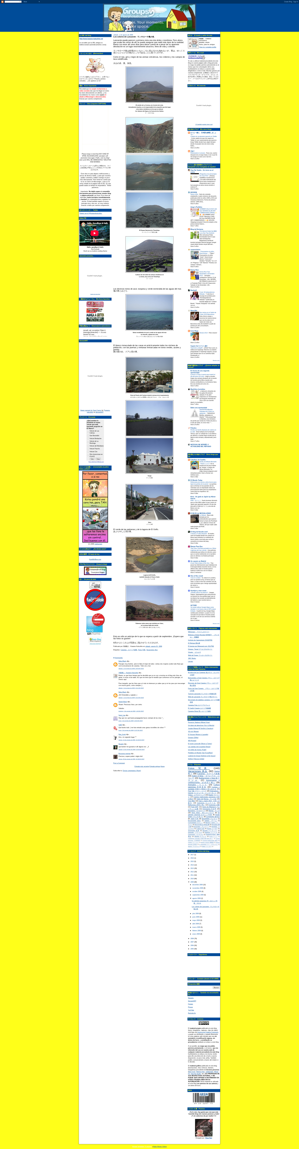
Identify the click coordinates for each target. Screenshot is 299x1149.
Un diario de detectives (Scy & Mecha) (201, 725)
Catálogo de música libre (95, 294)
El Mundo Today (196, 480)
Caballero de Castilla (197, 460)
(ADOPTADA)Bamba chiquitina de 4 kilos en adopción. (206, 411)
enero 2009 (196, 934)
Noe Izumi (192, 1072)
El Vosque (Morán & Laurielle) (198, 734)
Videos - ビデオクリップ (196, 795)
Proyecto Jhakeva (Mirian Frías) (199, 722)
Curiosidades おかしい (195, 822)
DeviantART (192, 1001)
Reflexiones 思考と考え (196, 805)
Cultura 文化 (200, 828)
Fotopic (190, 1004)
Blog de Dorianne (196, 229)
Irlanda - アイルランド (194, 846)
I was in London (195, 578)
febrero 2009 (196, 930)
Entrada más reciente (142, 766)
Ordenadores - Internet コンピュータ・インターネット (204, 792)
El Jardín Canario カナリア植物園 (199, 708)
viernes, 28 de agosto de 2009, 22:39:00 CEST (131, 759)
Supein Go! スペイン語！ (199, 346)
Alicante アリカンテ (210, 830)
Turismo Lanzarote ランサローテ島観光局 (202, 694)
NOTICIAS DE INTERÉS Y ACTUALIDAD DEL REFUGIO (200, 445)
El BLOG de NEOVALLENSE (200, 513)
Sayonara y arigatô (196, 348)
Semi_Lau (122, 715)
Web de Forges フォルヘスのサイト (200, 655)
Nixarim (121, 744)
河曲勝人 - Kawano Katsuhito (128, 673)
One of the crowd (196, 576)
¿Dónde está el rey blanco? (199, 592)
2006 (192, 945)
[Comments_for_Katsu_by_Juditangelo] (95, 542)
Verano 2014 (203, 333)
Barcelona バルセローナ (196, 811)
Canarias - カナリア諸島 (129, 650)
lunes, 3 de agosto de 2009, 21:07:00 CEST (131, 730)
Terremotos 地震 (193, 830)
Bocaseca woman (125, 753)
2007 (192, 942)
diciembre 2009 (197, 885)
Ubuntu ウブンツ (200, 836)
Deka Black (122, 661)
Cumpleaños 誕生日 (213, 817)
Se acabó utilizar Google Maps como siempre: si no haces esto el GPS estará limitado (203, 609)
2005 (192, 949)
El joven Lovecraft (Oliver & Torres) (200, 744)
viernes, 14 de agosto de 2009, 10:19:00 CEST (131, 740)
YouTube (191, 1010)
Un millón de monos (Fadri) (197, 750)
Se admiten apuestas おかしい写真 (204, 814)
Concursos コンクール (206, 803)
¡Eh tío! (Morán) (193, 731)
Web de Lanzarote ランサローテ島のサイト (202, 697)
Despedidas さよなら (209, 819)
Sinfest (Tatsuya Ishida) (196, 759)
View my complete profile (207, 47)
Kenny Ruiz (194, 270)
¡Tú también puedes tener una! (204, 124)
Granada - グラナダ (195, 832)
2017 (192, 855)
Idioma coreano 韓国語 (207, 842)
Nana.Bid (193, 310)
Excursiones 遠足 (194, 821)
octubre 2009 (197, 891)
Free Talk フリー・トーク (197, 791)
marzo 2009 (196, 927)
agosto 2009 (196, 898)
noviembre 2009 (198, 888)
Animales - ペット (198, 785)
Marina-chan (200, 1072)
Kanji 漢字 (194, 807)
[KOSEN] (193, 192)
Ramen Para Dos (196, 546)
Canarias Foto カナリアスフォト (199, 705)
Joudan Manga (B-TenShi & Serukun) (200, 728)
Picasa (190, 1007)
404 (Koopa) (192, 741)
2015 (192, 861)
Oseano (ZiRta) (193, 737)
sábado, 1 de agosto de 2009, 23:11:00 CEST (131, 688)
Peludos (193, 428)
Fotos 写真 (141, 650)
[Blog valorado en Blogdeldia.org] (95, 640)
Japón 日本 (194, 819)
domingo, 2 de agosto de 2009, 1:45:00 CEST (131, 711)
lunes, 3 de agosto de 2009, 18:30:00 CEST (131, 720)
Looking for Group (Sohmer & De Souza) (201, 756)
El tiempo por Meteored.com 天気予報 (201, 646)
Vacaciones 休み (152, 650)
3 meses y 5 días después (198, 533)
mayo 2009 (196, 920)
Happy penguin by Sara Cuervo (90, 410)
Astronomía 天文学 (209, 809)
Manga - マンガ (214, 811)
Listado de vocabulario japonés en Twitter (203, 136)
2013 (192, 868)
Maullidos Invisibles (197, 389)
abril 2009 (195, 924)
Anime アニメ (213, 836)
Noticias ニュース (211, 832)
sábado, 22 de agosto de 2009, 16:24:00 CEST (132, 749)
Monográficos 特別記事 (202, 824)
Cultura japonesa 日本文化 (204, 786)
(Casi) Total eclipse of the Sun (200, 563)
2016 (192, 858)
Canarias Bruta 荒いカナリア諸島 (199, 711)
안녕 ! (192, 151)
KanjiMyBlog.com (95, 559)
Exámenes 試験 (214, 805)
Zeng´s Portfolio (196, 207)
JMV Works (192, 658)
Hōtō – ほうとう (195, 500)
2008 (192, 938)
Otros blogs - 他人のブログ (203, 813)
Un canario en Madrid (198, 561)
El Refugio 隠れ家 (194, 643)
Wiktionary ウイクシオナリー (198, 632)
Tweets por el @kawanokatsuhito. (90, 213)
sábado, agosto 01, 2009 (153, 646)
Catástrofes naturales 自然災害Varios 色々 (200, 838)
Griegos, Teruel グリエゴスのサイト (200, 649)
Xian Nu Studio (196, 1074)
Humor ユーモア (212, 828)
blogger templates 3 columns (142, 1146)
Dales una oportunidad (198, 408)
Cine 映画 (191, 801)
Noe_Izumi (122, 734)
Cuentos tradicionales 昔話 (210, 840)
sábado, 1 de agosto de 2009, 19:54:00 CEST (131, 668)
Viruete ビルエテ (194, 652)
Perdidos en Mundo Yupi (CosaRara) (200, 753)
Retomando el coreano (197, 153)
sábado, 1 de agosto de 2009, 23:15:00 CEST (131, 697)
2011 (192, 875)
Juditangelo (98, 544)
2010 (192, 878)
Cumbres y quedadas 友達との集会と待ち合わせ (204, 788)
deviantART (100, 412)
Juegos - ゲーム (210, 821)
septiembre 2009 (198, 895)
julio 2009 (195, 913)
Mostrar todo (216, 360)
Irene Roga (194, 331)
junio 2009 (196, 917)
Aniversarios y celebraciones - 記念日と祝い (204, 781)
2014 (192, 865)
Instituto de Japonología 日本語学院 (200, 640)
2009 (192, 882)
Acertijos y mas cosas (198, 590)
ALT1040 (193, 605)
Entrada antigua (155, 766)
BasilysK (193, 290)
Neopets (191, 998)
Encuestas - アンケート (201, 826)
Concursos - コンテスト (195, 834)
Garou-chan (194, 194)
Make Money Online (160, 1146)
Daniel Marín (123, 702)
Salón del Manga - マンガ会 (206, 799)
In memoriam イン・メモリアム (208, 844)
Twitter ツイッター (207, 846)
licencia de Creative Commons (208, 1032)
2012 (192, 872)
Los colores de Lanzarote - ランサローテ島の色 (133, 37)
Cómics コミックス (193, 842)
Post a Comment (119, 763)
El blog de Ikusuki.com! (199, 532)
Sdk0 (120, 725)
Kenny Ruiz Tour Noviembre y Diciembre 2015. (206, 273)
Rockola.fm (192, 1013)
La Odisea (202, 515)
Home (163, 766)
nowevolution (195, 249)
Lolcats (190, 661)
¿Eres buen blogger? (95, 643)
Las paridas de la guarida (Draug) (199, 747)
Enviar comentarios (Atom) (132, 771)
